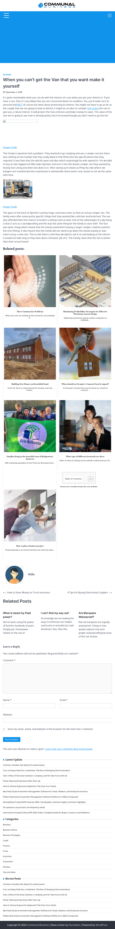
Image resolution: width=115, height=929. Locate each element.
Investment (8, 861)
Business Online (10, 829)
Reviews (7, 75)
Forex (5, 851)
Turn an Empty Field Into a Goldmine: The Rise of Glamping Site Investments (36, 770)
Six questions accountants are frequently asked (24, 807)
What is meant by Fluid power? (17, 614)
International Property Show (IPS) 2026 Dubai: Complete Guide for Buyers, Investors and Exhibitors (46, 812)
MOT (20, 104)
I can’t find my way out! (55, 613)
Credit (5, 840)
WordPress (101, 924)
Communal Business (38, 924)
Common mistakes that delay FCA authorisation (24, 765)
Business (7, 824)
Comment (9, 660)
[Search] (110, 15)
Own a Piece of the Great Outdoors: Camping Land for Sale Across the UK (35, 775)
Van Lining (93, 108)
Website (7, 714)
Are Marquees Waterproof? (87, 614)
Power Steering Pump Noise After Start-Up (21, 781)
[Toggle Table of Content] (89, 478)
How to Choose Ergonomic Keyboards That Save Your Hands (29, 786)
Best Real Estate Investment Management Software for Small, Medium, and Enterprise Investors (45, 791)
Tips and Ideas (9, 872)
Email (64, 700)
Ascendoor (74, 924)
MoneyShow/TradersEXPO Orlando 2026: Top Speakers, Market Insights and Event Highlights (44, 802)
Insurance (7, 856)
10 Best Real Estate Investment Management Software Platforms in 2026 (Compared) (40, 796)
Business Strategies (11, 835)
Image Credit (10, 147)
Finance (6, 845)
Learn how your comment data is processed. (69, 748)
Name (7, 700)
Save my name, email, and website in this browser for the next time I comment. (50, 729)
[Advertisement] (57, 42)
